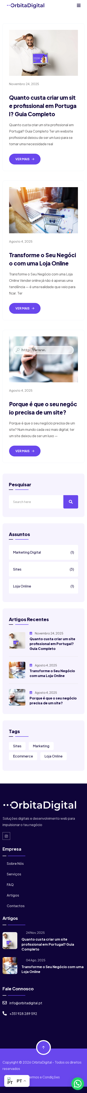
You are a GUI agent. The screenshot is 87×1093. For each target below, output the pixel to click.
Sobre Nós (15, 863)
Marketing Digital (43, 552)
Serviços (13, 874)
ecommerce (23, 756)
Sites (43, 569)
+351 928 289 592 (23, 1013)
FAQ (10, 884)
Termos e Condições (43, 1077)
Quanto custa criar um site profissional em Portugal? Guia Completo (42, 105)
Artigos (12, 895)
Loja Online (43, 586)
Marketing (41, 746)
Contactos (15, 906)
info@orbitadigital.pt (26, 1003)
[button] (77, 1083)
